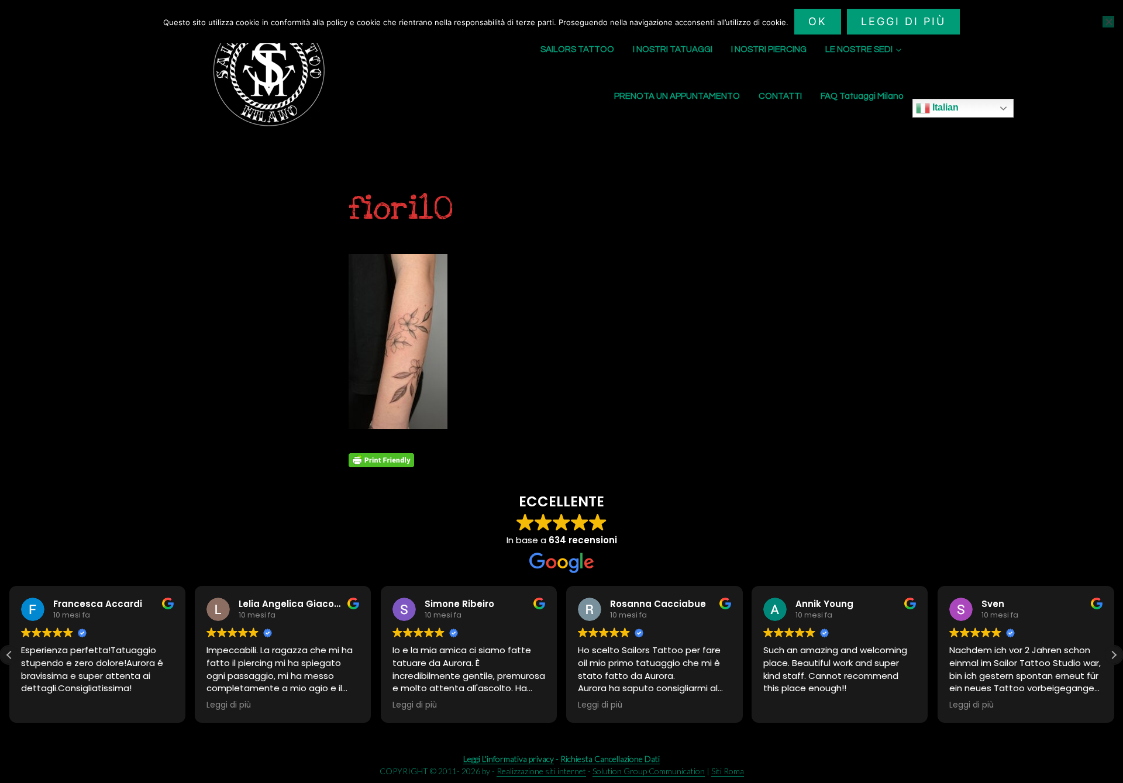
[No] (1108, 21)
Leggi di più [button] (228, 705)
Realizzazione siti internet (541, 771)
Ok (817, 21)
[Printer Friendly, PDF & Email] (381, 460)
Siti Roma (727, 771)
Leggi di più (903, 21)
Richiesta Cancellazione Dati (610, 759)
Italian (944, 107)
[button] (1113, 655)
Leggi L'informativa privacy (508, 759)
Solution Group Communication (648, 771)
